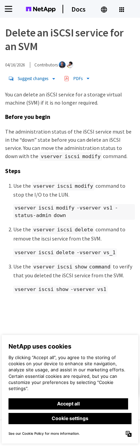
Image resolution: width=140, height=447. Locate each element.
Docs (78, 9)
